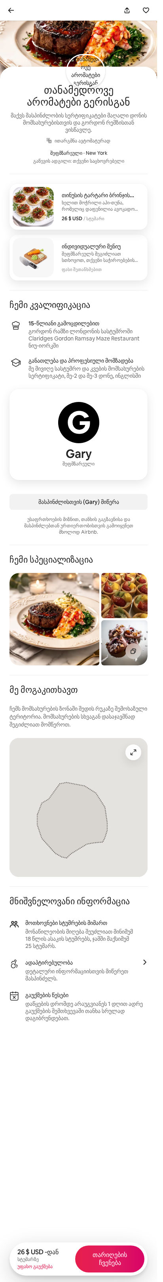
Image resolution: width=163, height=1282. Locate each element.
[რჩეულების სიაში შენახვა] (146, 10)
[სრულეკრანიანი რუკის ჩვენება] (133, 752)
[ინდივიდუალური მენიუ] (78, 257)
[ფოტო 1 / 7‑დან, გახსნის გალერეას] (54, 619)
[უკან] (11, 10)
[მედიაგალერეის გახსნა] (133, 651)
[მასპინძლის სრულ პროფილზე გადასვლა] (78, 434)
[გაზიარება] (127, 10)
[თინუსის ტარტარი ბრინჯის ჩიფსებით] (78, 207)
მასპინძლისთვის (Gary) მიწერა (78, 501)
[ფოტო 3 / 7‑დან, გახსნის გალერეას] (124, 642)
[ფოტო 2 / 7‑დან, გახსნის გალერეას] (124, 595)
